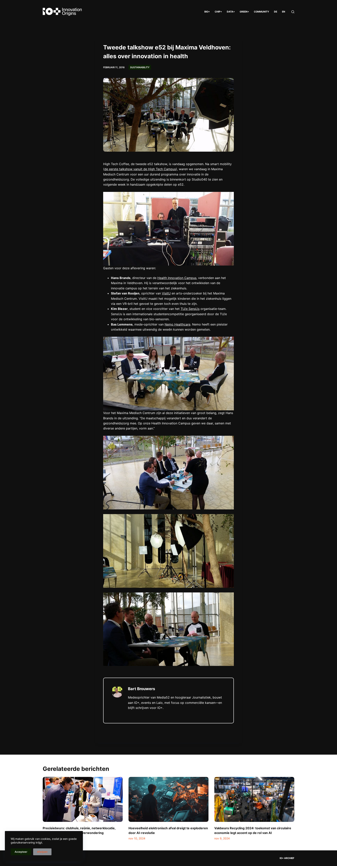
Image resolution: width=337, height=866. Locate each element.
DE (275, 11)
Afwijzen (42, 851)
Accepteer (21, 851)
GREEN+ (244, 11)
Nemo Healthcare (177, 324)
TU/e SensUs (190, 309)
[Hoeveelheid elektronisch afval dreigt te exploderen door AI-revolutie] (168, 799)
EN (283, 11)
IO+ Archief (287, 858)
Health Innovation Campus (176, 278)
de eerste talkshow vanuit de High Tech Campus (140, 169)
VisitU (166, 293)
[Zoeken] (292, 11)
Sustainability (139, 67)
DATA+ (231, 11)
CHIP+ (218, 11)
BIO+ (207, 11)
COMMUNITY (261, 11)
